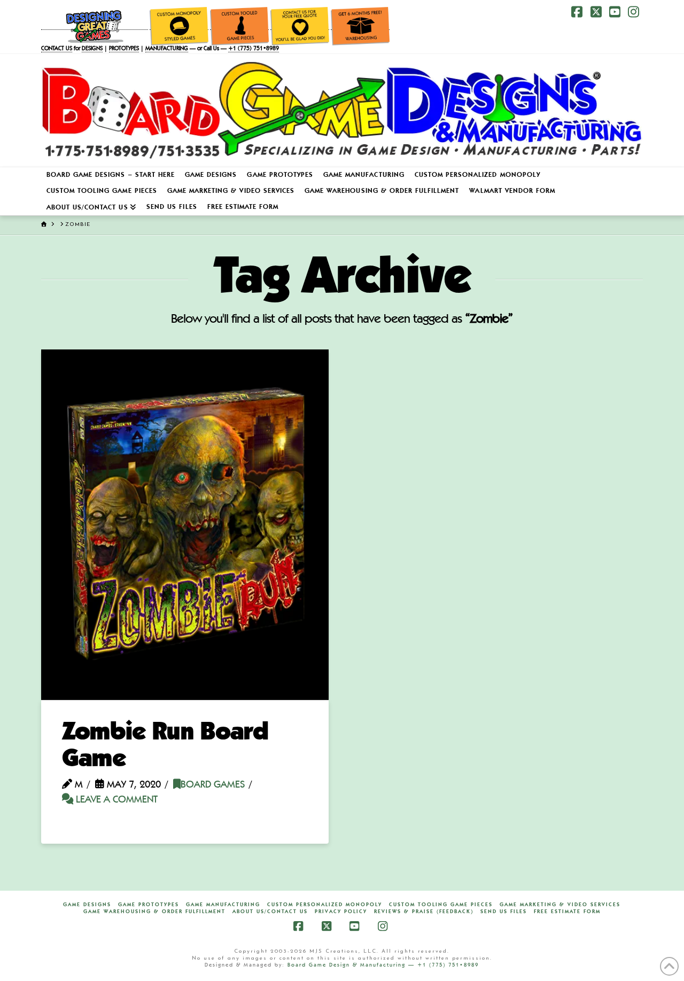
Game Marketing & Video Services (560, 904)
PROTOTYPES (124, 49)
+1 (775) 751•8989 (253, 49)
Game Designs (87, 904)
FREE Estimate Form (567, 911)
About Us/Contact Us (270, 911)
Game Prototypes (148, 904)
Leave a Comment (115, 800)
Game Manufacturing (223, 904)
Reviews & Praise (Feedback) (423, 911)
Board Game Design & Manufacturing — (352, 965)
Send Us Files (503, 911)
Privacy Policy (341, 911)
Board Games (213, 785)
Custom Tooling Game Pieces (441, 904)
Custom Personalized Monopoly (324, 904)
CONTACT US (56, 49)
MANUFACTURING (166, 49)
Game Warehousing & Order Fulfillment (154, 911)
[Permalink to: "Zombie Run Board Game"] (185, 524)
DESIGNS (92, 49)
